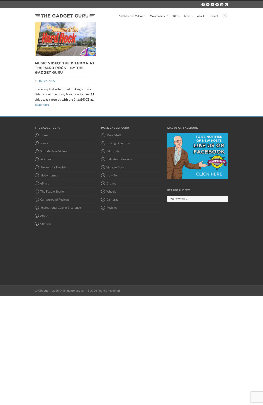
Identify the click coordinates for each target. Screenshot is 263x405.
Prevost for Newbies (54, 167)
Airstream (46, 159)
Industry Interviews (119, 159)
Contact (213, 16)
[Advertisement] (197, 246)
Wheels (111, 191)
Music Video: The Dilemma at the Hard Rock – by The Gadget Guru (64, 67)
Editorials (112, 151)
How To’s (112, 175)
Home (44, 135)
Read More (42, 104)
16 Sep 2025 (47, 81)
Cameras (112, 199)
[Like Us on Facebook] (197, 156)
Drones (111, 183)
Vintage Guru (115, 167)
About (200, 16)
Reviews (111, 207)
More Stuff (113, 135)
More (187, 16)
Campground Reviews (54, 199)
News (44, 143)
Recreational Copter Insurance (60, 207)
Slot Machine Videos (53, 151)
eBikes (176, 16)
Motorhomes (49, 175)
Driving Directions (118, 143)
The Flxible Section (52, 191)
